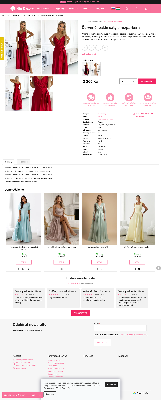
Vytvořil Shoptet (142, 393)
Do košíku (148, 81)
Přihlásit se (102, 343)
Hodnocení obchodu (80, 278)
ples (99, 119)
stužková (110, 119)
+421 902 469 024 (23, 362)
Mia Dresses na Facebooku (26, 365)
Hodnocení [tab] (24, 162)
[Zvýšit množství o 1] (134, 81)
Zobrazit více (80, 313)
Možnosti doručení (89, 54)
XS (62, 269)
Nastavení (50, 394)
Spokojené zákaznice (55, 371)
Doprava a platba (54, 360)
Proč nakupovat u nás (56, 363)
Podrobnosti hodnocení (113, 21)
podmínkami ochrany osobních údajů (133, 335)
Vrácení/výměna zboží (56, 368)
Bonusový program (55, 374)
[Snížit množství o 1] (122, 81)
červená (100, 116)
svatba (104, 119)
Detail (23, 262)
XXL (27, 269)
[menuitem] (44, 8)
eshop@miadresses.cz (24, 360)
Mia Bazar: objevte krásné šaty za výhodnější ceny (80, 2)
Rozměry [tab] (8, 162)
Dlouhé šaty (102, 114)
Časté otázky (52, 366)
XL (105, 47)
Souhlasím (111, 384)
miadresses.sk (21, 368)
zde (70, 388)
